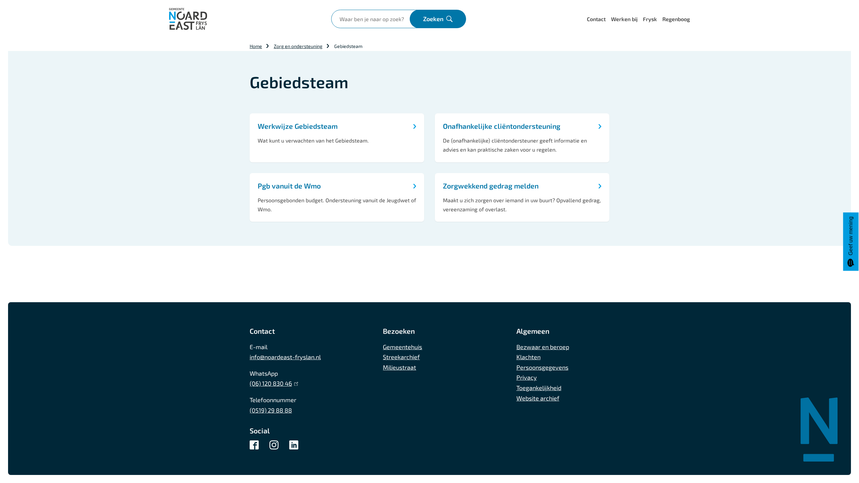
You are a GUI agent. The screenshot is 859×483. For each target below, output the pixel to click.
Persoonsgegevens (542, 367)
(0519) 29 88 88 (271, 410)
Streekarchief (401, 357)
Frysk (650, 19)
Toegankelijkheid (538, 387)
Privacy (526, 377)
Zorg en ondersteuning (298, 46)
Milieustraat (399, 367)
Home (256, 46)
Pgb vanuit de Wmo (289, 185)
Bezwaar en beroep (542, 347)
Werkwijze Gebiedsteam (298, 126)
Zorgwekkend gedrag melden (491, 185)
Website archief (537, 398)
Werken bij (624, 19)
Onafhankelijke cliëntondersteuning (501, 126)
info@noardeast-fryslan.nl (285, 357)
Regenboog (676, 19)
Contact (596, 19)
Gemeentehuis (402, 347)
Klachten (528, 357)
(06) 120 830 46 (272, 383)
